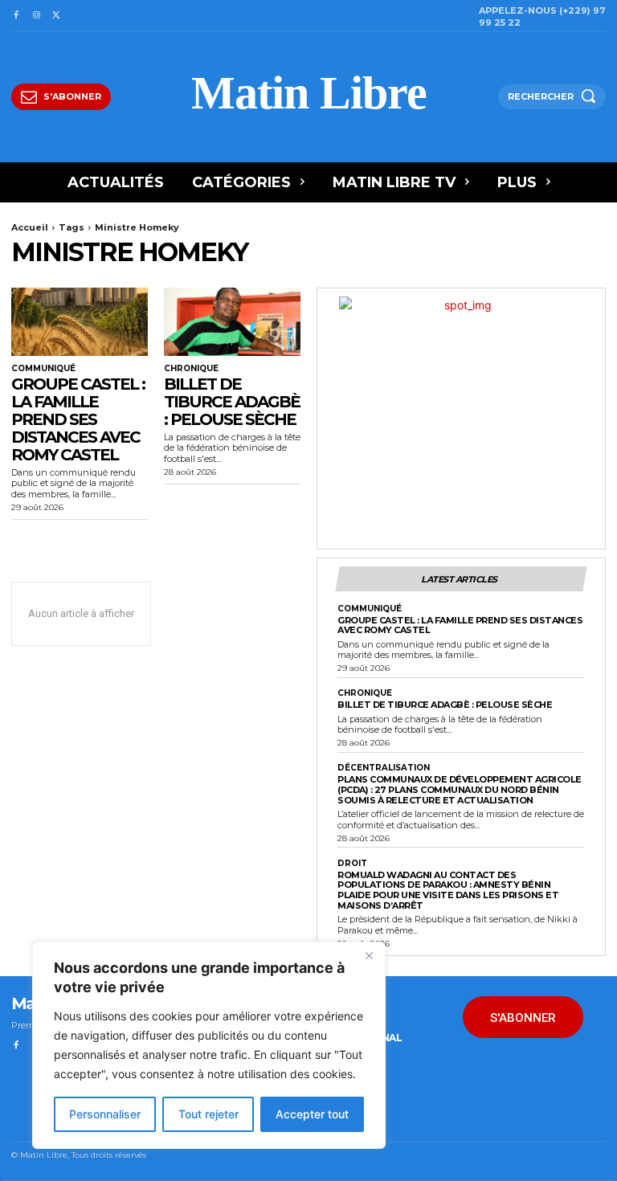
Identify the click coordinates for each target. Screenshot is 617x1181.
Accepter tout (312, 1114)
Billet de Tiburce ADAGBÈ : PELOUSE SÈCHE (232, 401)
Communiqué (43, 369)
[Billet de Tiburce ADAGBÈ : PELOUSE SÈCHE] (232, 322)
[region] (209, 1045)
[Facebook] (16, 16)
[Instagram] (36, 16)
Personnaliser (105, 1114)
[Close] (368, 955)
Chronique (191, 369)
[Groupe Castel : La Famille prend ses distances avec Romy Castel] (79, 322)
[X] (57, 16)
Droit (352, 863)
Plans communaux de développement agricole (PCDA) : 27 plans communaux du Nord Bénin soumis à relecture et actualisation (459, 789)
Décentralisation (383, 768)
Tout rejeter (208, 1114)
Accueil (29, 227)
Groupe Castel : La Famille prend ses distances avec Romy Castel (78, 419)
